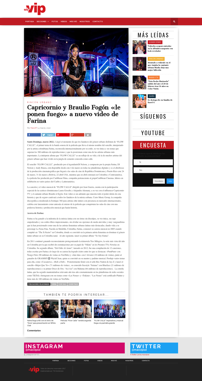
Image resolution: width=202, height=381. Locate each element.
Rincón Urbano (39, 102)
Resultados (159, 181)
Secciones (41, 21)
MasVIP (34, 128)
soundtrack (73, 284)
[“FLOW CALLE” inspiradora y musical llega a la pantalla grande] (109, 317)
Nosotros (85, 21)
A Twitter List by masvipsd (139, 355)
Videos (64, 21)
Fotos (55, 21)
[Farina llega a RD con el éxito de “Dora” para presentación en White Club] (43, 317)
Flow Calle (62, 284)
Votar (170, 181)
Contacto (97, 21)
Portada (29, 21)
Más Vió (73, 21)
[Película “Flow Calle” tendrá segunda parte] (76, 317)
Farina (54, 284)
